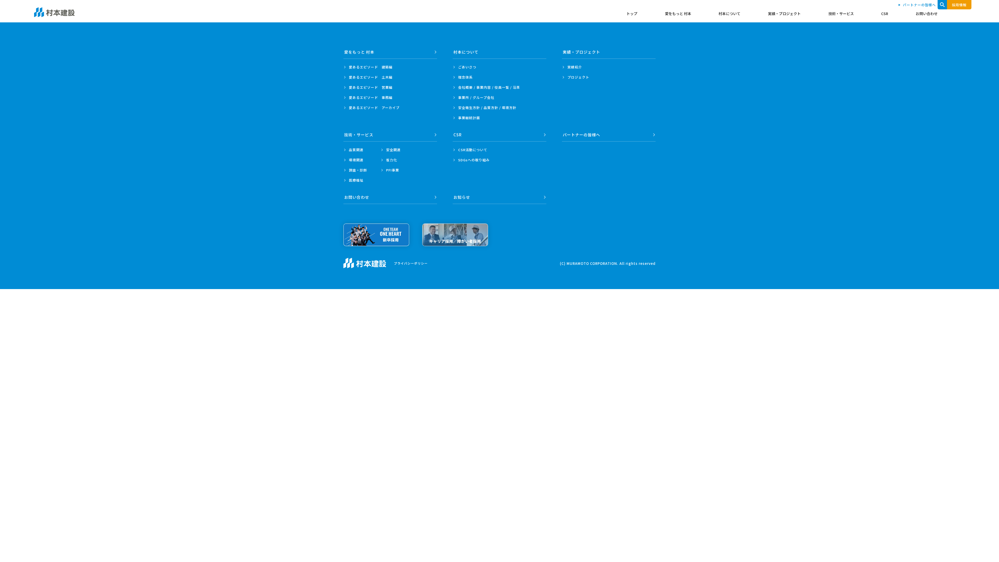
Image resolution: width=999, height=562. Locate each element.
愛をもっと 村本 (678, 13)
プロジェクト (578, 77)
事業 (469, 117)
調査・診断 (358, 170)
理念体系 (465, 77)
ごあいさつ (467, 67)
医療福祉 (356, 180)
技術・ (358, 134)
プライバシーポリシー (411, 263)
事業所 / (476, 97)
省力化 (391, 159)
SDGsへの (474, 159)
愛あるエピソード (371, 67)
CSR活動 (472, 149)
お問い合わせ (927, 13)
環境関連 (356, 159)
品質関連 (356, 149)
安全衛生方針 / (487, 107)
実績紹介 (574, 67)
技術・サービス (841, 13)
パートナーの (581, 134)
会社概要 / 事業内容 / (489, 87)
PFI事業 (392, 170)
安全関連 (393, 149)
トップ (631, 13)
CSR (884, 13)
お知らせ (461, 197)
